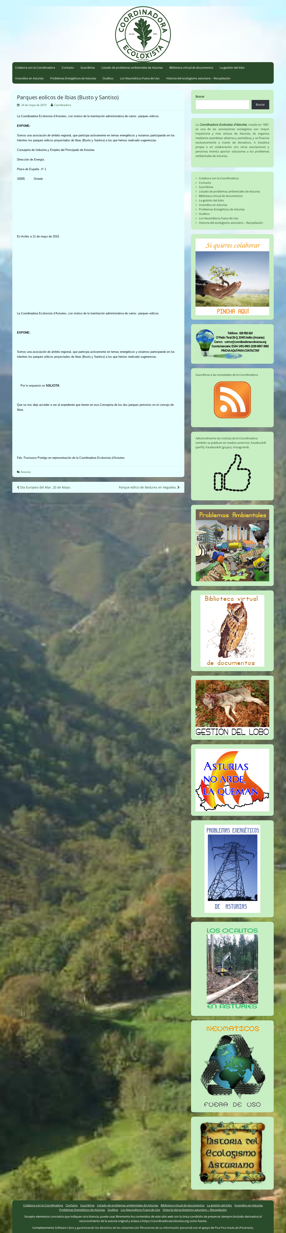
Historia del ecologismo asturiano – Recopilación (198, 78)
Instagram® (241, 447)
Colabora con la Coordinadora (35, 68)
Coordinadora (62, 105)
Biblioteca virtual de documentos (191, 68)
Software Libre (64, 1228)
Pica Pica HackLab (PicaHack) (234, 1228)
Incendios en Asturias (29, 78)
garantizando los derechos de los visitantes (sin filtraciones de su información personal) (134, 1228)
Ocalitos (108, 78)
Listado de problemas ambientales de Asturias (132, 68)
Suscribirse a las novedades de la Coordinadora (227, 375)
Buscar (200, 96)
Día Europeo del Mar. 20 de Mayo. (45, 487)
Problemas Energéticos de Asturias (73, 78)
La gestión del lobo (232, 68)
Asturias (26, 472)
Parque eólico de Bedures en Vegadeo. (148, 487)
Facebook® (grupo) (218, 447)
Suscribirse (87, 68)
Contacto (68, 68)
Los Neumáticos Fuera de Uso (140, 78)
